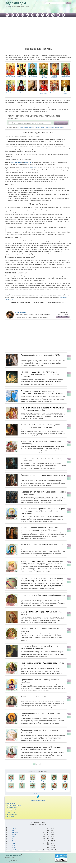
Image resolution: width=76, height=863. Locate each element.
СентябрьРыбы (65, 789)
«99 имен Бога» (28, 127)
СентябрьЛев (54, 781)
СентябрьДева (65, 781)
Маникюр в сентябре (11, 809)
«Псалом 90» (60, 127)
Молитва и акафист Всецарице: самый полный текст (43, 595)
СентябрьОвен (11, 781)
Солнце (14, 828)
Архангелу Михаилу (10, 76)
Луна (13, 830)
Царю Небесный (16, 162)
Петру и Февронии (10, 92)
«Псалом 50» (53, 127)
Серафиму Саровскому (65, 92)
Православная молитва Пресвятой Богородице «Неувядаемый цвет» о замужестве (41, 748)
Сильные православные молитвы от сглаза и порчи (43, 475)
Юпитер (14, 839)
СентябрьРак (43, 781)
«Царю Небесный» (45, 127)
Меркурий (15, 832)
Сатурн (14, 841)
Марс (13, 837)
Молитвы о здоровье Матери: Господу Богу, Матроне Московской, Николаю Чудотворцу (39, 529)
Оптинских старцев (54, 92)
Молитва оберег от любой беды (34, 696)
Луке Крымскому (21, 92)
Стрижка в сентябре (11, 807)
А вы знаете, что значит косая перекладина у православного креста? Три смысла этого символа (43, 392)
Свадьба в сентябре (11, 812)
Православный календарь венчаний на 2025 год (41, 355)
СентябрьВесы (11, 789)
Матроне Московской (32, 76)
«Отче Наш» (20, 127)
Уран (13, 843)
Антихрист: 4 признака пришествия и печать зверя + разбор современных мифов (43, 409)
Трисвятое (27, 162)
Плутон (14, 847)
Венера (14, 834)
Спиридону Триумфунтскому (54, 76)
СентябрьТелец (22, 781)
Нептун (14, 845)
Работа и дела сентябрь (12, 811)
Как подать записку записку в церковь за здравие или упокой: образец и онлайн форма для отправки (43, 579)
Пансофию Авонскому (32, 92)
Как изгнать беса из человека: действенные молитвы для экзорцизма (39, 647)
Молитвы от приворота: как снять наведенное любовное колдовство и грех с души (40, 426)
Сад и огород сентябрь (11, 814)
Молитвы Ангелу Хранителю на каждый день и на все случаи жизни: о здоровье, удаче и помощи (42, 562)
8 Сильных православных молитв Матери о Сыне (42, 544)
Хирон (14, 849)
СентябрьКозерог (43, 789)
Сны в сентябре (10, 816)
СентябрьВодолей (54, 789)
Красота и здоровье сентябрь (13, 805)
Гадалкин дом (15, 3)
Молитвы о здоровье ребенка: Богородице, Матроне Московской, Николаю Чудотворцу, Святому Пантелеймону (43, 511)
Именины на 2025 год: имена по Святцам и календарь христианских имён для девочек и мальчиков (40, 374)
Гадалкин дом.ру (13, 855)
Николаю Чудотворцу (21, 76)
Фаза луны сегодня (10, 803)
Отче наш (33, 168)
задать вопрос (63, 317)
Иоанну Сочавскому (65, 76)
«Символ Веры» (36, 127)
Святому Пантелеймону (43, 92)
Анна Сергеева (21, 312)
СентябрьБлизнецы (32, 781)
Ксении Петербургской (43, 76)
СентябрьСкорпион (22, 789)
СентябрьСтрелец (33, 789)
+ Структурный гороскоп (38, 793)
